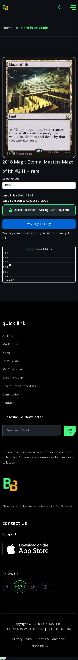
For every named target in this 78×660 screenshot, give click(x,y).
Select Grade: (11, 179)
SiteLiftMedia (59, 629)
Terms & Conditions (51, 639)
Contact (8, 403)
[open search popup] (60, 8)
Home (7, 28)
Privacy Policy (22, 639)
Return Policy (39, 646)
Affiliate (7, 336)
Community (10, 394)
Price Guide (10, 361)
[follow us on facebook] (7, 587)
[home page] (5, 8)
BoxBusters (51, 624)
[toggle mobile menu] (73, 7)
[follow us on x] (20, 587)
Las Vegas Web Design (25, 629)
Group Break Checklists (19, 386)
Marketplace (11, 344)
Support (9, 534)
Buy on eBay (42, 224)
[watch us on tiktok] (33, 587)
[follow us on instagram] (45, 587)
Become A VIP (12, 378)
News (6, 353)
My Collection (12, 369)
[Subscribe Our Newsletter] (70, 431)
